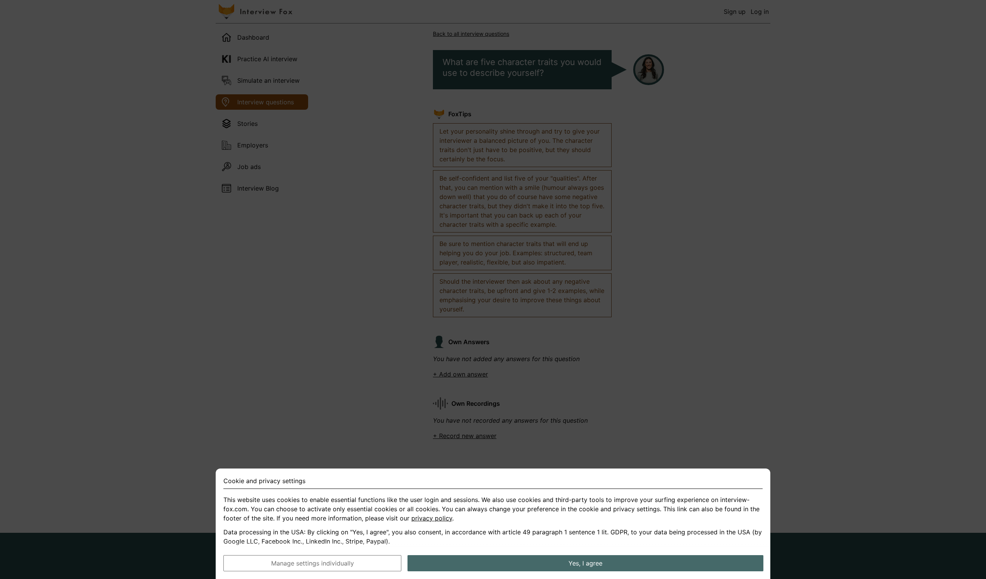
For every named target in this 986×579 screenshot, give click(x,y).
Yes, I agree (585, 563)
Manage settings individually (312, 563)
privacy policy (431, 518)
